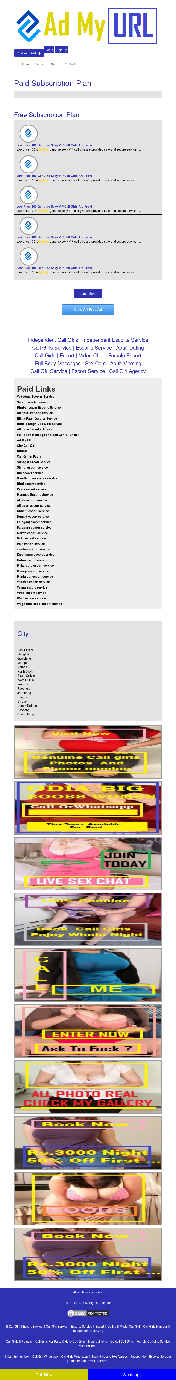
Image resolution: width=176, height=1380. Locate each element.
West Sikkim (25, 680)
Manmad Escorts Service (35, 494)
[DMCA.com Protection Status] (88, 1313)
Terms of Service (93, 1292)
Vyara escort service (32, 489)
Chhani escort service (33, 511)
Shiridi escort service (32, 467)
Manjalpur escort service (35, 576)
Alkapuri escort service (34, 505)
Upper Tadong (27, 705)
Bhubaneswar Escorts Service (39, 407)
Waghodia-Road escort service (39, 603)
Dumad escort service (33, 516)
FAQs (75, 1292)
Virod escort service (31, 592)
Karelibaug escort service (35, 554)
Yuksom (22, 684)
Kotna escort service (32, 560)
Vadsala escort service (33, 582)
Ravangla (23, 688)
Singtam (23, 701)
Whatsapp (132, 1374)
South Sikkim (26, 675)
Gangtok (23, 654)
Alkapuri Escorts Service (35, 413)
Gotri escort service (31, 538)
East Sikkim (25, 650)
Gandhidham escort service (37, 478)
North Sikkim (26, 671)
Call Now (44, 1374)
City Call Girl (26, 445)
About (54, 64)
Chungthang (25, 714)
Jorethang (24, 693)
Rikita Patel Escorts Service (37, 418)
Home (25, 64)
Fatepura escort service (34, 527)
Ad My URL (25, 440)
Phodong (23, 710)
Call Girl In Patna (29, 456)
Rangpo (22, 697)
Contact (70, 64)
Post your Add (27, 53)
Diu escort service (30, 473)
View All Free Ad (88, 310)
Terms (39, 64)
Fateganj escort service (34, 522)
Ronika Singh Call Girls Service (39, 423)
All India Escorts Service (35, 429)
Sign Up (61, 50)
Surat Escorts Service (32, 402)
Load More (88, 293)
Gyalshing (24, 658)
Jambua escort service (33, 549)
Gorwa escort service (32, 533)
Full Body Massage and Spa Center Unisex (48, 434)
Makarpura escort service (35, 565)
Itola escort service (31, 544)
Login (49, 50)
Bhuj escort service (31, 483)
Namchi (22, 667)
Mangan (23, 662)
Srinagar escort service (34, 462)
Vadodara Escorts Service (35, 396)
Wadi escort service (31, 598)
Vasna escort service (32, 587)
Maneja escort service (33, 571)
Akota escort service (32, 500)
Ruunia (22, 451)
